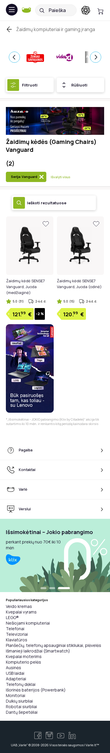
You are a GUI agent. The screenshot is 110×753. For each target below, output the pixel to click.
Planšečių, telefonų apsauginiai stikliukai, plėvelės (53, 645)
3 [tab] (64, 588)
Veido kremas (19, 606)
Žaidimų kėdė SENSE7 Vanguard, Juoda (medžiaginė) (25, 286)
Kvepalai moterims (24, 656)
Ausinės (13, 667)
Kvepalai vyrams (21, 612)
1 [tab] (43, 588)
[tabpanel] (55, 555)
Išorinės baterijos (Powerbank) (36, 690)
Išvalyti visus (60, 177)
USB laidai (15, 673)
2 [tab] (52, 588)
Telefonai (15, 628)
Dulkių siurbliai (19, 701)
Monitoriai (15, 695)
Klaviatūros (16, 639)
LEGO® (12, 617)
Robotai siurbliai (21, 706)
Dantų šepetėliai (22, 712)
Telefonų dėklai (20, 684)
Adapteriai (16, 678)
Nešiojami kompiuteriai (28, 623)
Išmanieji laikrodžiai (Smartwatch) (38, 651)
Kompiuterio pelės (23, 662)
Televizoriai (17, 634)
